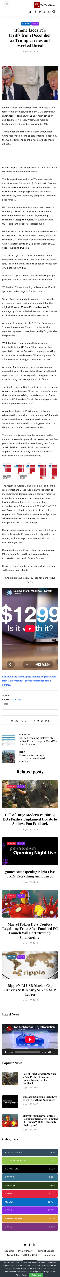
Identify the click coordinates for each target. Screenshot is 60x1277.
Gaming (11, 786)
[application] (30, 1039)
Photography (30, 1218)
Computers (30, 1169)
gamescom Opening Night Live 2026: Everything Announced (30, 873)
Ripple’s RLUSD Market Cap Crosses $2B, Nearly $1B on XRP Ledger (30, 990)
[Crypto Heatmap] (53, 11)
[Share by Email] (49, 721)
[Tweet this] (38, 721)
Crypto (11, 957)
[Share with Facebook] (35, 721)
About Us (9, 1251)
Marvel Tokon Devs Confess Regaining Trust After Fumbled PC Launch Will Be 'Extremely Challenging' (30, 931)
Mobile (25, 24)
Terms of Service (45, 1251)
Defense (30, 1185)
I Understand (36, 1275)
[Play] (6, 1052)
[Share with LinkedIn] (42, 721)
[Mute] (49, 1052)
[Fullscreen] (54, 1052)
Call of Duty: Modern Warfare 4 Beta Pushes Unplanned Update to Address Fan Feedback (30, 819)
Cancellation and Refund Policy (23, 1255)
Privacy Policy (25, 1251)
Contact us (49, 1255)
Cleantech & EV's (30, 1160)
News (35, 24)
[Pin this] (45, 721)
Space (30, 1227)
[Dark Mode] (49, 11)
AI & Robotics (30, 1152)
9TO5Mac (16, 699)
